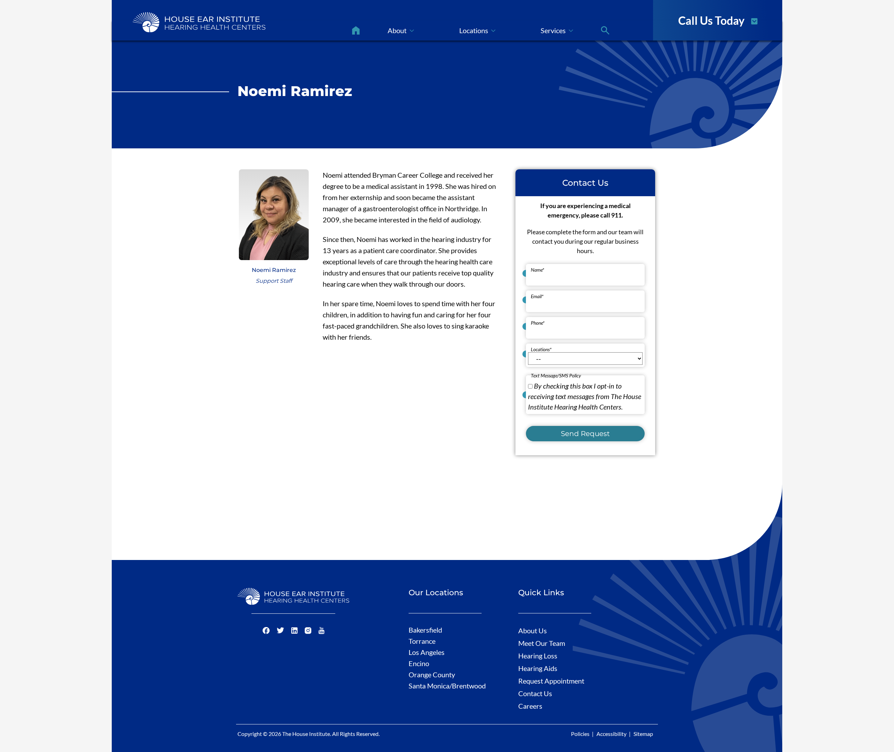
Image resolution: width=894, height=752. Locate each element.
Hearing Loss (537, 655)
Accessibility (611, 733)
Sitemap (643, 733)
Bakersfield (425, 630)
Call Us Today (711, 20)
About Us (532, 630)
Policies (580, 733)
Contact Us (535, 693)
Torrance (422, 641)
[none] (401, 30)
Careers (530, 706)
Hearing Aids (537, 668)
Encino (419, 663)
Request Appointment (551, 681)
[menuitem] (355, 30)
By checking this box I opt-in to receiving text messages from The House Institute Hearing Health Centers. (584, 396)
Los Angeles (427, 652)
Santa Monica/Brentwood (447, 685)
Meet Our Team (541, 643)
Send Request (585, 433)
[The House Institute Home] (199, 22)
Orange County (432, 674)
